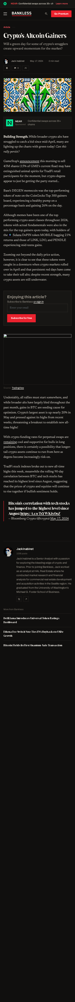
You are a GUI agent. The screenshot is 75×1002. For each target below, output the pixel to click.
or (38, 301)
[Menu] (6, 14)
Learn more (62, 3)
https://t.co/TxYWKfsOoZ (40, 513)
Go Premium (61, 13)
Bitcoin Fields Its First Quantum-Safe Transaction (32, 645)
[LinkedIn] (26, 599)
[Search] (46, 14)
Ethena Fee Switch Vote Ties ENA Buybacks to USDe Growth (33, 633)
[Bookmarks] (6, 68)
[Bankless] (21, 14)
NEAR (14, 3)
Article (6, 27)
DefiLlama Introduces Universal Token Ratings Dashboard (31, 620)
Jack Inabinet (17, 61)
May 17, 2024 (59, 518)
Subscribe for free (21, 318)
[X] (19, 599)
